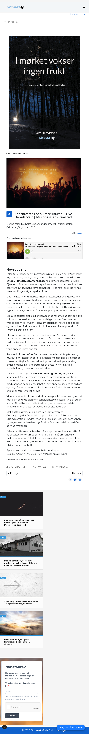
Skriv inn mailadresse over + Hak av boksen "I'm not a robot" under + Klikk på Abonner (21, 698)
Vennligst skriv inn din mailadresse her (20, 684)
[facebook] (5, 21)
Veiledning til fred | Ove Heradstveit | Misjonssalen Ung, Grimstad (21, 602)
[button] (4, 727)
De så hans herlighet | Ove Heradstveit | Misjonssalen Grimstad (17, 641)
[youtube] (12, 21)
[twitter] (9, 21)
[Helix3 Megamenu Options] (84, 7)
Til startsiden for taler (78, 14)
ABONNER (12, 716)
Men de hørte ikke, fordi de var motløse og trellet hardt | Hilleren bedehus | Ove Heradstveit (20, 563)
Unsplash (79, 233)
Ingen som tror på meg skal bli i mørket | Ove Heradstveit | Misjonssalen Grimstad (19, 522)
